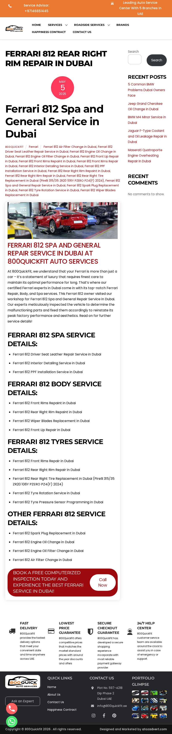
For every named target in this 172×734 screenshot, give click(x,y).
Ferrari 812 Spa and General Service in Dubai (54, 121)
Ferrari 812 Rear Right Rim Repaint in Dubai (79, 171)
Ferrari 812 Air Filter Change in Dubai (70, 147)
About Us (53, 694)
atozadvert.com (154, 729)
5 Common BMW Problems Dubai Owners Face (146, 90)
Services (55, 24)
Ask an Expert (22, 701)
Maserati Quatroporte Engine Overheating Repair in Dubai (145, 155)
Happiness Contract (49, 32)
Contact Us (82, 32)
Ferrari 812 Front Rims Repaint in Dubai (47, 161)
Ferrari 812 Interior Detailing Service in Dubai (51, 166)
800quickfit (14, 147)
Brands (122, 24)
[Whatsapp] (11, 721)
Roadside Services (89, 24)
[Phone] (11, 708)
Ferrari (33, 147)
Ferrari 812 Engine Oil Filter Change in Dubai (47, 156)
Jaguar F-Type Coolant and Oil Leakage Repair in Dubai (147, 136)
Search (133, 51)
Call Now (102, 582)
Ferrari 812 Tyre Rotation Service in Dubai (49, 190)
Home (36, 24)
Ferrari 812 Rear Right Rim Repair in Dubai (35, 176)
